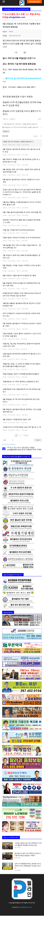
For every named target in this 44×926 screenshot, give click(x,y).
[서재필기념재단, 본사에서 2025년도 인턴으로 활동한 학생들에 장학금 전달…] (7, 845)
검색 (38, 440)
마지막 (26, 435)
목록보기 (6, 131)
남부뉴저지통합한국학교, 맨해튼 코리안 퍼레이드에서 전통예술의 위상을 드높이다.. (28, 866)
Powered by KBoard (8, 444)
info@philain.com (17, 17)
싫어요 (12, 119)
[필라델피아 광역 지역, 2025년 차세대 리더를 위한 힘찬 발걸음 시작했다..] (7, 856)
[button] (3, 3)
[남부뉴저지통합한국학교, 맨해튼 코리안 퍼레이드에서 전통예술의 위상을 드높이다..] (7, 866)
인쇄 (39, 119)
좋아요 (5, 119)
